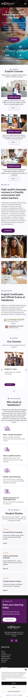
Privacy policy (14, 695)
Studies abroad (5, 656)
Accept (14, 683)
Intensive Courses (6, 655)
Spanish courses (5, 658)
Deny (14, 687)
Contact (3, 662)
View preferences (14, 691)
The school (4, 660)
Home (3, 651)
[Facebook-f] (11, 640)
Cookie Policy (8, 695)
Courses (3, 653)
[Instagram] (16, 640)
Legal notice (20, 695)
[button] (26, 669)
